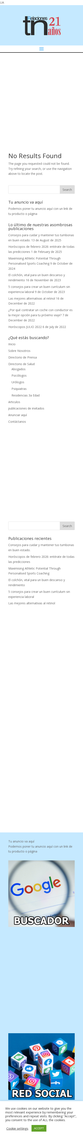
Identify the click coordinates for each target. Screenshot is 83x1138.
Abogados (18, 369)
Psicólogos (19, 375)
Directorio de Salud (21, 364)
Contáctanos (17, 422)
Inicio (12, 344)
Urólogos (17, 382)
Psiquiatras (19, 389)
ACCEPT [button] (39, 1128)
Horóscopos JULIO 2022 (25, 327)
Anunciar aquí (17, 415)
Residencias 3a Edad (25, 395)
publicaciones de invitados (26, 408)
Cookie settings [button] (17, 1128)
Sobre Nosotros (19, 351)
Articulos (14, 402)
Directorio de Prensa (22, 357)
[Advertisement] (41, 96)
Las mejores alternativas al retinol (31, 298)
